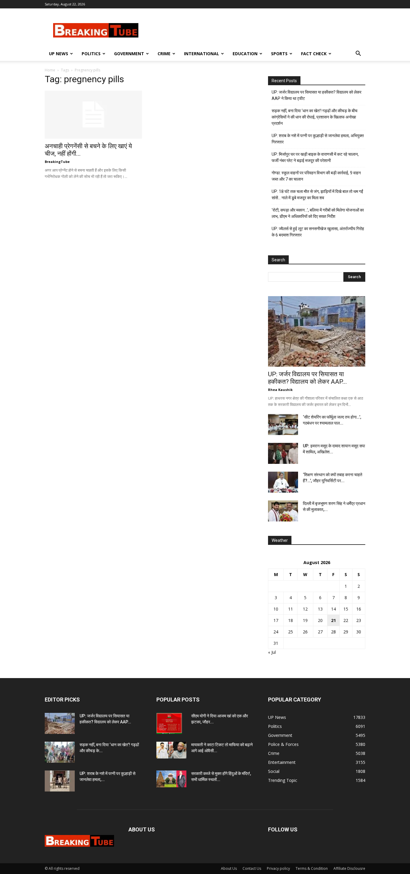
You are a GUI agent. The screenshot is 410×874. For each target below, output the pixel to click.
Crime (164, 53)
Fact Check (314, 53)
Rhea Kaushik (280, 389)
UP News (58, 53)
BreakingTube (57, 161)
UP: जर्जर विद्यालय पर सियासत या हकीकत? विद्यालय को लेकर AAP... (307, 378)
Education (245, 53)
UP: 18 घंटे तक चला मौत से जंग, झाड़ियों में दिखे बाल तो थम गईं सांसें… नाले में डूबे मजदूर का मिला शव (317, 194)
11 (290, 609)
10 (275, 609)
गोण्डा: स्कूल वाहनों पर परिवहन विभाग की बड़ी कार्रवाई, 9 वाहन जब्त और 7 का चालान (316, 176)
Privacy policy (278, 868)
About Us (229, 868)
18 (290, 620)
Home (50, 70)
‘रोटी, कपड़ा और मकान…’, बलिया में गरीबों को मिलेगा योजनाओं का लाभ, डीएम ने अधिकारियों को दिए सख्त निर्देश (318, 213)
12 (305, 609)
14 (333, 609)
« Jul (272, 652)
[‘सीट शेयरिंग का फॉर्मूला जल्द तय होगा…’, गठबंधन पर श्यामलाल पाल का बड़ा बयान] (283, 424)
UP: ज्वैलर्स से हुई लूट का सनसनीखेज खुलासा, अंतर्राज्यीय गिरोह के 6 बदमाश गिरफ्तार (318, 231)
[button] (358, 54)
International (201, 53)
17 (275, 620)
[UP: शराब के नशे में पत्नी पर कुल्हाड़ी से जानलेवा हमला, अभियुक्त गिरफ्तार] (60, 780)
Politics (91, 53)
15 (345, 609)
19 (305, 620)
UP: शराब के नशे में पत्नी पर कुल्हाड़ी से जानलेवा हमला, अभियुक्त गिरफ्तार (318, 138)
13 (320, 609)
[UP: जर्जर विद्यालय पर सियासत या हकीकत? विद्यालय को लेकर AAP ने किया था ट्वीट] (316, 331)
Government (129, 53)
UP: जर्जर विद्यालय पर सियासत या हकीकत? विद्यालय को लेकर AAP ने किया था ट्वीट (316, 95)
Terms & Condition (312, 868)
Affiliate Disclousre (349, 868)
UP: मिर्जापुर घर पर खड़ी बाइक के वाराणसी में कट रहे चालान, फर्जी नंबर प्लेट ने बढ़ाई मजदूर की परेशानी (315, 157)
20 (320, 620)
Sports (279, 53)
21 (333, 620)
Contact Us (252, 868)
